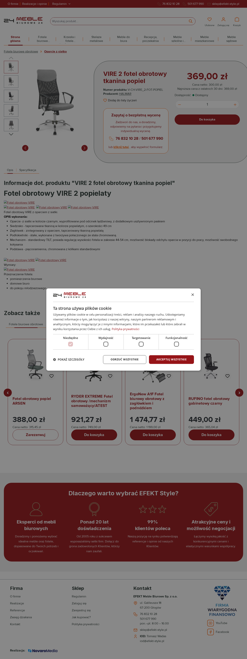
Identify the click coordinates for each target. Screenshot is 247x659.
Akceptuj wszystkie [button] (171, 359)
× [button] (192, 294)
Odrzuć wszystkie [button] (125, 359)
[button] (68, 359)
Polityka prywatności (125, 329)
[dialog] (123, 329)
